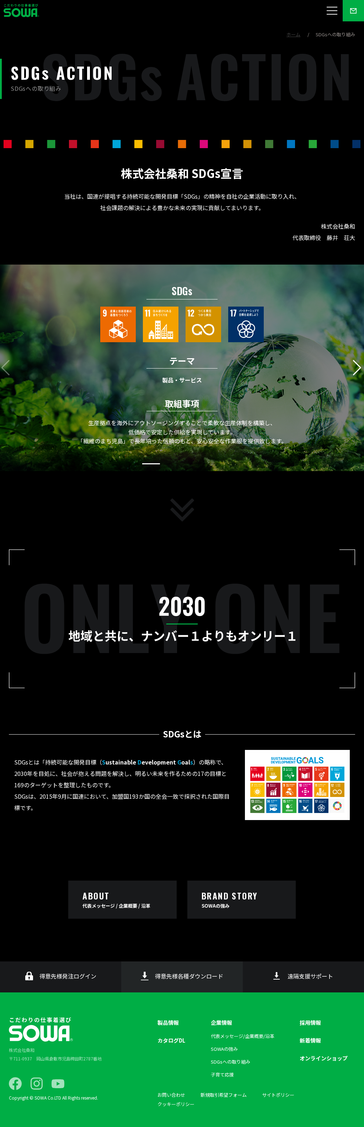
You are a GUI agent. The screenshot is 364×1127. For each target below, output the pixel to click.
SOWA (21, 10)
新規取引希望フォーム (223, 1094)
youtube (58, 1083)
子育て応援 (222, 1074)
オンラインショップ (324, 1058)
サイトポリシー (278, 1094)
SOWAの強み (224, 1048)
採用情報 (310, 1022)
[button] (358, 368)
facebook (15, 1083)
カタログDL (171, 1040)
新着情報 (310, 1040)
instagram (36, 1083)
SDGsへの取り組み (230, 1061)
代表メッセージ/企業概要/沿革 (242, 1036)
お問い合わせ (171, 1094)
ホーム (293, 34)
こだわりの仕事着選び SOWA (41, 1029)
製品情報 (168, 1022)
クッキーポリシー (175, 1104)
